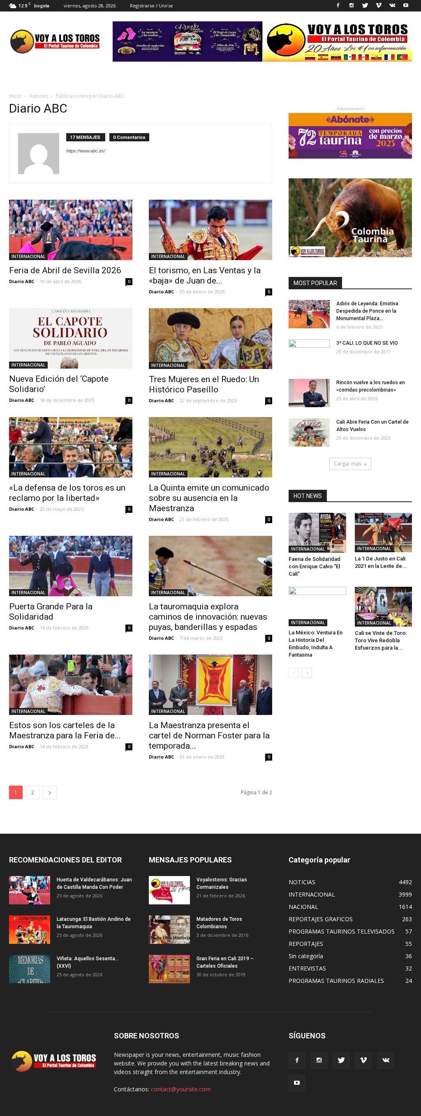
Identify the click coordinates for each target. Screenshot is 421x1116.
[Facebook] (338, 6)
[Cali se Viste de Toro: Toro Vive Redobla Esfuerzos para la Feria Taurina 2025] (383, 607)
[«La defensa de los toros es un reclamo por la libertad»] (70, 447)
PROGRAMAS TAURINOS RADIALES (336, 981)
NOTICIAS (302, 882)
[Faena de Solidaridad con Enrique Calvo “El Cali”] (317, 533)
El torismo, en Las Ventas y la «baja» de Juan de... (205, 275)
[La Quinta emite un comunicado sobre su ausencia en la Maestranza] (210, 447)
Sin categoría (306, 956)
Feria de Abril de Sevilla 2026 (65, 270)
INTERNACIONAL (28, 256)
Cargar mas (347, 463)
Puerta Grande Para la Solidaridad (51, 612)
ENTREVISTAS (307, 968)
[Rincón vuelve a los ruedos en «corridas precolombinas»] (309, 393)
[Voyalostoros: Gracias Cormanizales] (169, 890)
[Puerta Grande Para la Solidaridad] (70, 566)
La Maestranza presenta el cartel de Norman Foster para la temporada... (209, 735)
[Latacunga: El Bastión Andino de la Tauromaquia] (29, 929)
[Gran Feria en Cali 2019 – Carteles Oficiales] (169, 969)
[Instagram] (351, 6)
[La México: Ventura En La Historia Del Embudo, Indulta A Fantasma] (317, 606)
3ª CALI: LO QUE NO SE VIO (367, 343)
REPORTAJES (306, 944)
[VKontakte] (392, 6)
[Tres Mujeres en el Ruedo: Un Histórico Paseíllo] (210, 338)
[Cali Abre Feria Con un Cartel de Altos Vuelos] (309, 432)
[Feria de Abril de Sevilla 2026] (70, 230)
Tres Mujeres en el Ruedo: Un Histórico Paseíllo (204, 384)
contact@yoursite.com (181, 1089)
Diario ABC (21, 281)
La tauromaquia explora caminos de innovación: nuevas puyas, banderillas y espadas (208, 617)
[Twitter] (365, 6)
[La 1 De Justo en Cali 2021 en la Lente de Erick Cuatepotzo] (383, 532)
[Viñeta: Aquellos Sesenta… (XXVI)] (29, 969)
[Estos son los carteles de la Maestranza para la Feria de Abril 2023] (70, 685)
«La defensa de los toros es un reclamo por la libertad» (67, 493)
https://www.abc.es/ (85, 150)
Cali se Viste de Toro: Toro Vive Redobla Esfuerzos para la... (381, 640)
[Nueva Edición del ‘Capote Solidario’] (70, 338)
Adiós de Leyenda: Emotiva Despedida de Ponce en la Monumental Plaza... (367, 311)
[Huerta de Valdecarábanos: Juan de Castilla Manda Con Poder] (29, 890)
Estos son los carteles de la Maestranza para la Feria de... (65, 730)
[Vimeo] (378, 6)
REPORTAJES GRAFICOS (321, 919)
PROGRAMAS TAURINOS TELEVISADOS (342, 931)
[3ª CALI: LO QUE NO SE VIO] (309, 353)
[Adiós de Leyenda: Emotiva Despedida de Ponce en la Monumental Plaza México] (309, 314)
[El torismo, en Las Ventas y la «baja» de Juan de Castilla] (210, 230)
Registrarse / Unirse (151, 5)
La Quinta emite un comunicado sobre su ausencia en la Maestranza (209, 498)
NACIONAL (303, 907)
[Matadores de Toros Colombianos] (169, 929)
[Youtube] (406, 6)
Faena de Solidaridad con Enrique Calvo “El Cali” (314, 566)
